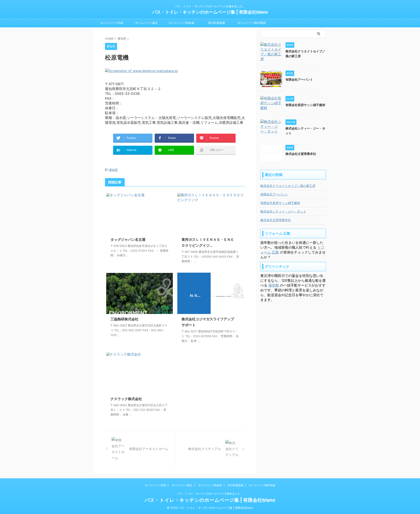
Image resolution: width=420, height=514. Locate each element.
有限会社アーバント (299, 79)
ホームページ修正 (146, 23)
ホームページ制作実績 (251, 23)
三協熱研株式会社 (124, 319)
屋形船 (273, 285)
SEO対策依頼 (216, 23)
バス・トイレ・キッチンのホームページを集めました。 (210, 493)
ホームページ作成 (111, 23)
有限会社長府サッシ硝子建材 (305, 105)
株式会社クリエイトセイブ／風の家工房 (287, 186)
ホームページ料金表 (181, 23)
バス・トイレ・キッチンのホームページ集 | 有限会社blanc (210, 12)
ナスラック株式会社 (126, 399)
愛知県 (113, 170)
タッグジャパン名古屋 (127, 239)
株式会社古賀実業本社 (300, 154)
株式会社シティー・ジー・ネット (283, 211)
